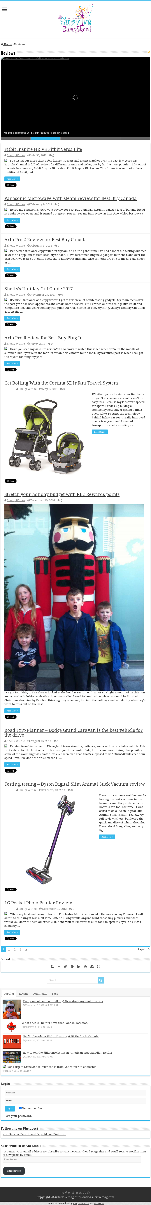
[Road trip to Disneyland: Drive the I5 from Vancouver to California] (4, 1066)
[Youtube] (85, 966)
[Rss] (52, 966)
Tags (55, 993)
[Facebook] (59, 966)
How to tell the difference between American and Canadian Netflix (67, 1052)
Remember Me (32, 1108)
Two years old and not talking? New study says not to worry (63, 1001)
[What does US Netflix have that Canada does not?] (11, 1026)
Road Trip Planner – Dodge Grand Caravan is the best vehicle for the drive (73, 733)
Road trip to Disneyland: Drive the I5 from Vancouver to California (51, 1067)
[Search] (101, 980)
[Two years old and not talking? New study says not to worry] (12, 1009)
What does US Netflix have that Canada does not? (55, 1023)
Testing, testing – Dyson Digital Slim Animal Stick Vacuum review (74, 784)
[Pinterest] (72, 966)
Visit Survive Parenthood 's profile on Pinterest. (34, 1134)
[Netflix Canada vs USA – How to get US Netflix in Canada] (12, 1042)
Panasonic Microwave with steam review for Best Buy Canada (36, 133)
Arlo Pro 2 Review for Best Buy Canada (45, 239)
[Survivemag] (75, 18)
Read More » (12, 179)
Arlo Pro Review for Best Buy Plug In (43, 337)
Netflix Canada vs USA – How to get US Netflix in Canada (61, 1036)
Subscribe (14, 1171)
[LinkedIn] (79, 966)
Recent (23, 993)
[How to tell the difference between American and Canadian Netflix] (12, 1057)
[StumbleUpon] (92, 966)
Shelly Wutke (16, 155)
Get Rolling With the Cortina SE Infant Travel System (61, 383)
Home (7, 44)
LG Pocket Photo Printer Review (38, 903)
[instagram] (99, 966)
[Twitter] (66, 966)
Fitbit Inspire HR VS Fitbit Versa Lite (43, 149)
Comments (40, 993)
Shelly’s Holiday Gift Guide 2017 (38, 288)
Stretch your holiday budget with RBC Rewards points (62, 494)
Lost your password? (18, 1116)
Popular (9, 993)
